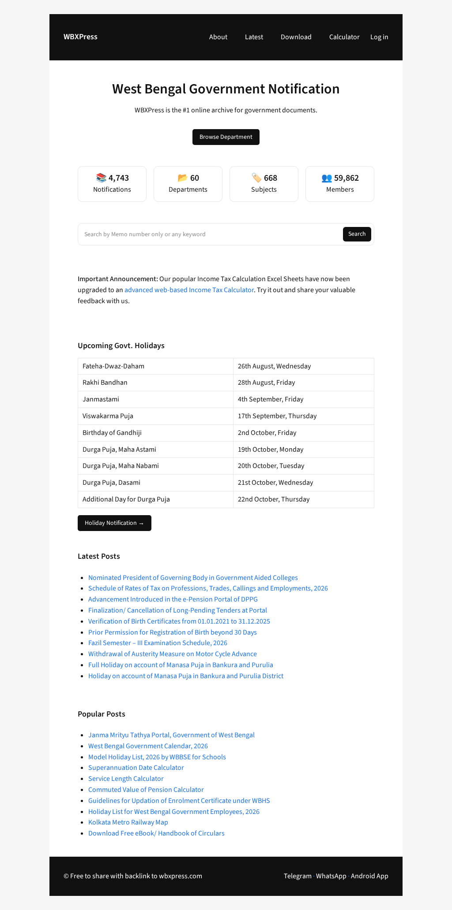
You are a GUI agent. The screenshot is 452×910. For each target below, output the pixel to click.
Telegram (298, 876)
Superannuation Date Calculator (136, 768)
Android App (369, 876)
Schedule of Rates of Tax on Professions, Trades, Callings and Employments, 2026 (208, 588)
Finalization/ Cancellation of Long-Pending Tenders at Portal (177, 610)
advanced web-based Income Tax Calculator (189, 290)
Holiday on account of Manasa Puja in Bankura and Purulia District (185, 676)
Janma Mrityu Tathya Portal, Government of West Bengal (171, 735)
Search (357, 234)
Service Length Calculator (126, 779)
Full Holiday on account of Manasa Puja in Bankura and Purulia (180, 665)
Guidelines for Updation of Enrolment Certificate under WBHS (179, 801)
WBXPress (81, 36)
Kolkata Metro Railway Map (128, 822)
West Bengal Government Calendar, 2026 (148, 746)
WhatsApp (331, 876)
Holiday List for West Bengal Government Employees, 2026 (174, 812)
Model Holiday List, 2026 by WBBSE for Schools (157, 757)
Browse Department (226, 137)
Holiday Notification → (114, 523)
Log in (379, 37)
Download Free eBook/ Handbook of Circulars (156, 833)
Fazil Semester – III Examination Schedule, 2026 (157, 643)
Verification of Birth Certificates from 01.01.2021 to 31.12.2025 (179, 621)
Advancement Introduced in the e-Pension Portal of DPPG (173, 599)
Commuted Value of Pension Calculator (146, 790)
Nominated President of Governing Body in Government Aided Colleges (193, 578)
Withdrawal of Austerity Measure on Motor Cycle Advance (172, 654)
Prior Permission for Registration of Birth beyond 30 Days (172, 632)
